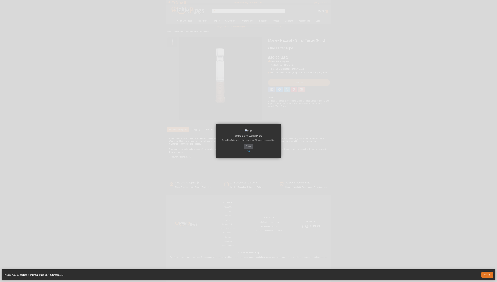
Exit (248, 151)
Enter (248, 146)
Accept (487, 275)
